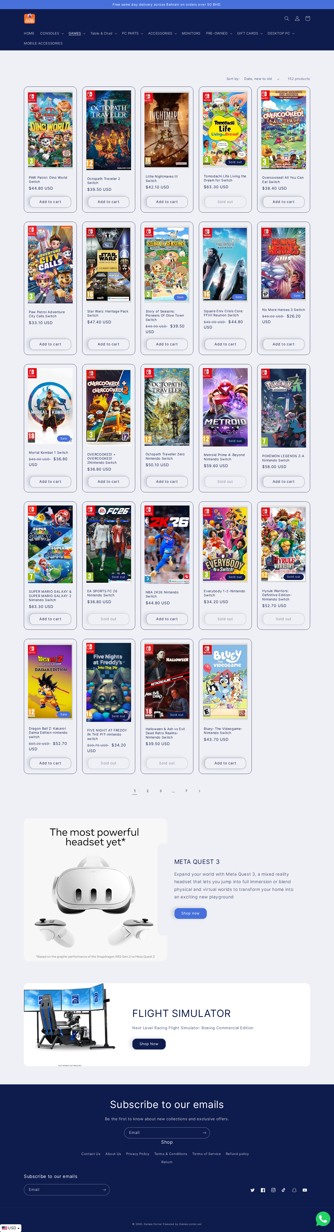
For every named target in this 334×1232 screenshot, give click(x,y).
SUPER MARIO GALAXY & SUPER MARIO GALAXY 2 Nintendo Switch (50, 596)
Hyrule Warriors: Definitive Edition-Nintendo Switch (277, 595)
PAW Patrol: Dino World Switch (48, 179)
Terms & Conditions (170, 1154)
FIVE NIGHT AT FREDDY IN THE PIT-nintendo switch (107, 734)
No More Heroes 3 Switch (283, 310)
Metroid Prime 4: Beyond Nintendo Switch (224, 457)
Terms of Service (206, 1154)
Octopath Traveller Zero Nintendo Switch (165, 456)
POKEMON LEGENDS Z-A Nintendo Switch (283, 458)
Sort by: (233, 79)
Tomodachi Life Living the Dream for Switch (225, 178)
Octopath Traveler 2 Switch (103, 181)
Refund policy (237, 1154)
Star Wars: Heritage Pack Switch (108, 313)
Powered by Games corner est (182, 1224)
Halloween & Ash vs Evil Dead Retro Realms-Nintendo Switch (165, 733)
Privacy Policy (137, 1154)
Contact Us (90, 1154)
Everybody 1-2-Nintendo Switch (224, 593)
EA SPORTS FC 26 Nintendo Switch (102, 593)
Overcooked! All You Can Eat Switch (283, 179)
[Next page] (199, 791)
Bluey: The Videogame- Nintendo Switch (223, 731)
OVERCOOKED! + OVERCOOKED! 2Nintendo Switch (102, 458)
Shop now (190, 913)
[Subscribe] (204, 1132)
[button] (51, 33)
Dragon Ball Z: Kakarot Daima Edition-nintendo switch (48, 732)
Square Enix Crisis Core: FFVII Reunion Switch (223, 313)
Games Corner (153, 1224)
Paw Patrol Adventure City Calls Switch (47, 314)
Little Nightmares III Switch (162, 178)
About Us (113, 1154)
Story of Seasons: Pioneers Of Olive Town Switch (165, 315)
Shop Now (149, 1044)
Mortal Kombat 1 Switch (48, 452)
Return (167, 1162)
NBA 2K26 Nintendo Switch (162, 594)
